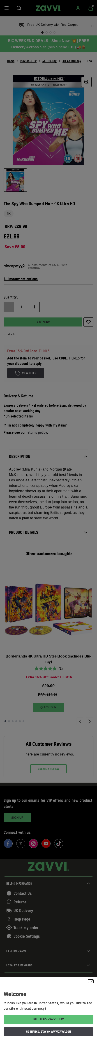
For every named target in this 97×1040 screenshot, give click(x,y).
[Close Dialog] (90, 981)
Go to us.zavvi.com (48, 1019)
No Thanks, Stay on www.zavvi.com (48, 1031)
